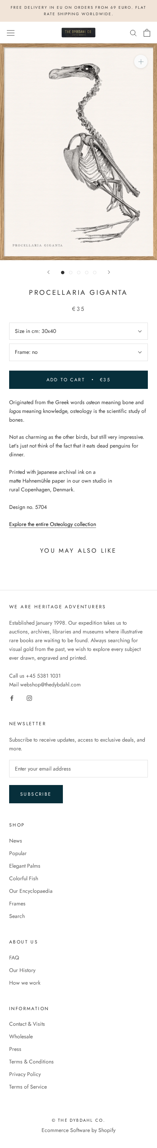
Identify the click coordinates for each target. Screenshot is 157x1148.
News (15, 840)
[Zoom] (140, 61)
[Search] (133, 32)
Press (15, 1049)
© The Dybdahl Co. (78, 1120)
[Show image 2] (70, 272)
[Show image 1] (62, 272)
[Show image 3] (78, 272)
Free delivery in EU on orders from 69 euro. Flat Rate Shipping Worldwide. (78, 11)
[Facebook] (11, 697)
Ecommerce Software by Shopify (78, 1130)
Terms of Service (28, 1086)
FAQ (14, 957)
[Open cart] (147, 33)
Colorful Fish (23, 878)
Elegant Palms (24, 866)
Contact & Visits (27, 1024)
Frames (17, 903)
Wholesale (21, 1036)
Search (17, 916)
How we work (24, 983)
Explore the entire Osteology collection (52, 524)
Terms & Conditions (31, 1061)
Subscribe (36, 794)
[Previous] (48, 272)
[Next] (109, 272)
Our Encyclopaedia (31, 891)
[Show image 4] (86, 272)
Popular (18, 853)
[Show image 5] (94, 272)
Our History (22, 970)
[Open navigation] (10, 33)
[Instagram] (29, 697)
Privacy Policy (25, 1074)
